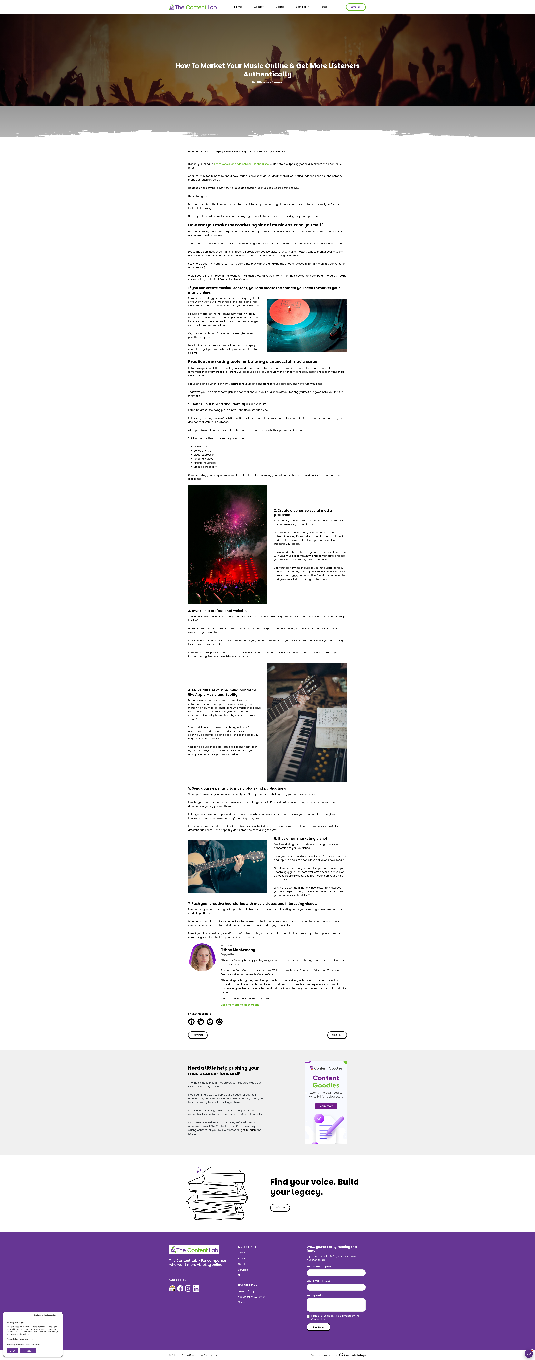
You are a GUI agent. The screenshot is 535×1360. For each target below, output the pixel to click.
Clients (280, 6)
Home (238, 6)
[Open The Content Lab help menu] (529, 1354)
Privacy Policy (246, 1291)
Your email (319, 1281)
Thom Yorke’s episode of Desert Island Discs (241, 164)
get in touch (248, 1130)
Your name (319, 1266)
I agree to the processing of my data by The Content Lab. (335, 1317)
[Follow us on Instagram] (188, 1288)
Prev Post (198, 1035)
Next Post (337, 1035)
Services (301, 6)
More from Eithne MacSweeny (239, 1004)
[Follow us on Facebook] (180, 1288)
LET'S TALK (280, 1207)
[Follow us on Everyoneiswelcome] (172, 1288)
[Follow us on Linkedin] (196, 1288)
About (258, 6)
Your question (315, 1295)
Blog (325, 6)
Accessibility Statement (252, 1296)
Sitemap (243, 1302)
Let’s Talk (356, 6)
